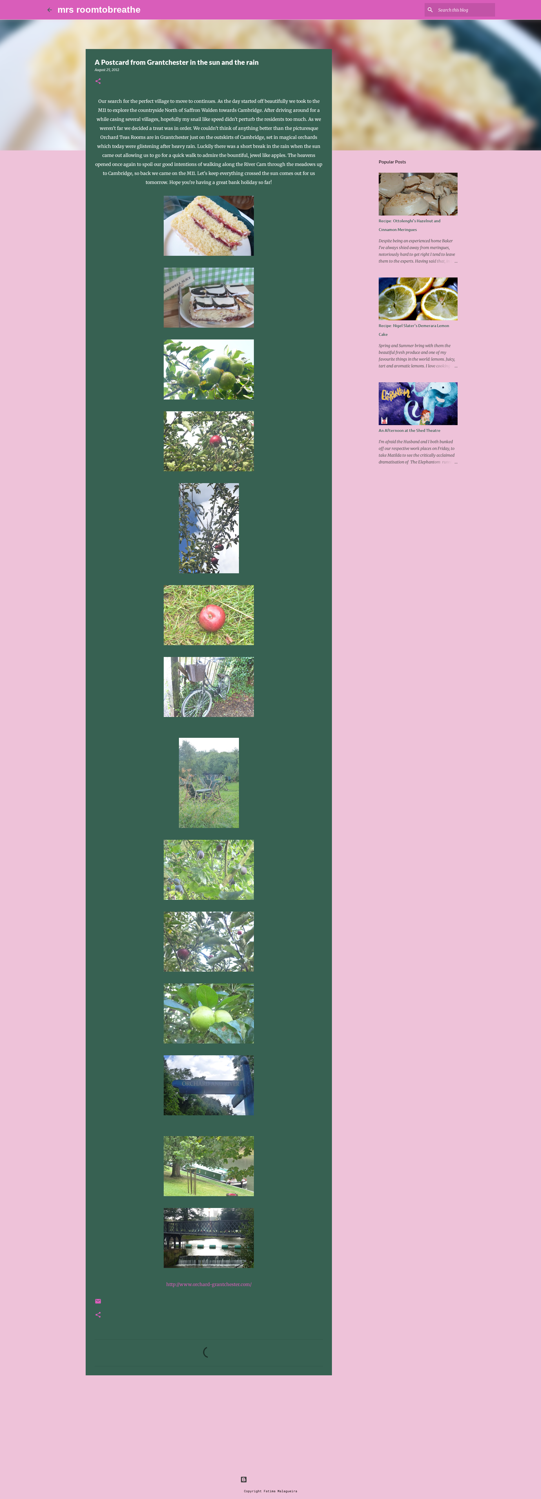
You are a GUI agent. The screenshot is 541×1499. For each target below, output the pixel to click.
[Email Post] (98, 1303)
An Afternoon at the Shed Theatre (409, 430)
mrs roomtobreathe (99, 10)
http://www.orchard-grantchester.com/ (209, 1284)
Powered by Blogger (274, 1479)
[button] (98, 81)
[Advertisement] (208, 1423)
